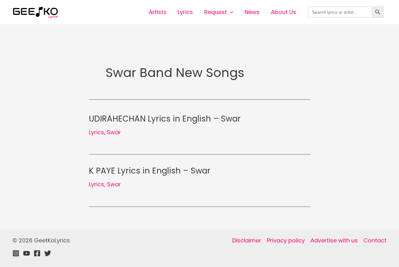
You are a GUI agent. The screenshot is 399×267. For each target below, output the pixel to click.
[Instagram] (15, 253)
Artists (157, 12)
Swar (114, 132)
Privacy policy (286, 240)
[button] (230, 12)
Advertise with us (334, 240)
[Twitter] (47, 253)
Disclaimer (246, 240)
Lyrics (185, 12)
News (252, 12)
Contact (375, 240)
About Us (283, 12)
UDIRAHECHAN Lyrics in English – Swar (165, 118)
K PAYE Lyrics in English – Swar (149, 170)
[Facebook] (37, 253)
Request (215, 12)
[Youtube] (26, 253)
